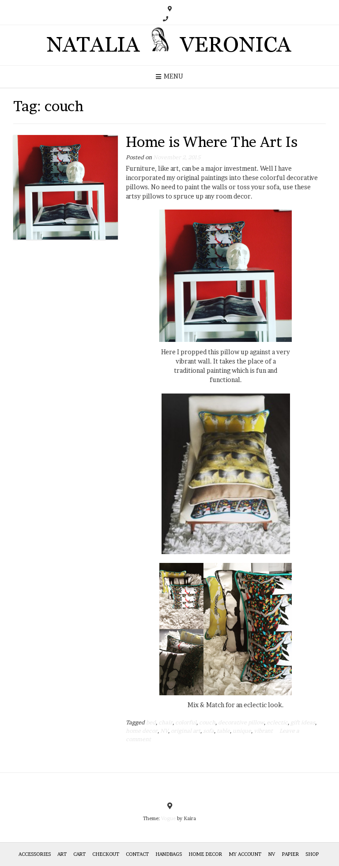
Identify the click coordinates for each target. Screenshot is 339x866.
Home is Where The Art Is (212, 141)
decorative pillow (241, 722)
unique (242, 730)
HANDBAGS (168, 854)
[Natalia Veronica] (169, 45)
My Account (245, 854)
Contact (137, 854)
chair (165, 722)
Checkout (105, 854)
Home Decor (205, 854)
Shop (312, 854)
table (223, 730)
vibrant (263, 730)
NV (164, 730)
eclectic (277, 722)
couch (207, 722)
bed (151, 722)
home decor (142, 730)
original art (185, 730)
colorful (185, 722)
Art (62, 854)
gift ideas (302, 722)
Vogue (168, 818)
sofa (208, 730)
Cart (79, 854)
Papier (290, 854)
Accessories (35, 854)
